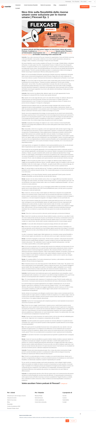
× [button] (80, 413)
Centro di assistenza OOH (13, 406)
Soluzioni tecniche (11, 397)
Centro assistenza (39, 400)
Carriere (65, 397)
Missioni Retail (38, 395)
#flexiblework (51, 51)
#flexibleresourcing (42, 51)
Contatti (17, 8)
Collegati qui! (64, 383)
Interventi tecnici (39, 397)
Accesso (94, 6)
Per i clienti (83, 1)
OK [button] (67, 420)
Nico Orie (47, 53)
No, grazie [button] (73, 420)
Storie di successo (45, 5)
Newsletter (10, 404)
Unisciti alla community (40, 402)
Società (64, 395)
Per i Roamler (75, 1)
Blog (55, 5)
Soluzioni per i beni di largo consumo (16, 395)
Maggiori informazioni (70, 417)
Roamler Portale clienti (13, 408)
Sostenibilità (66, 400)
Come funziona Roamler (31, 5)
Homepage (68, 1)
